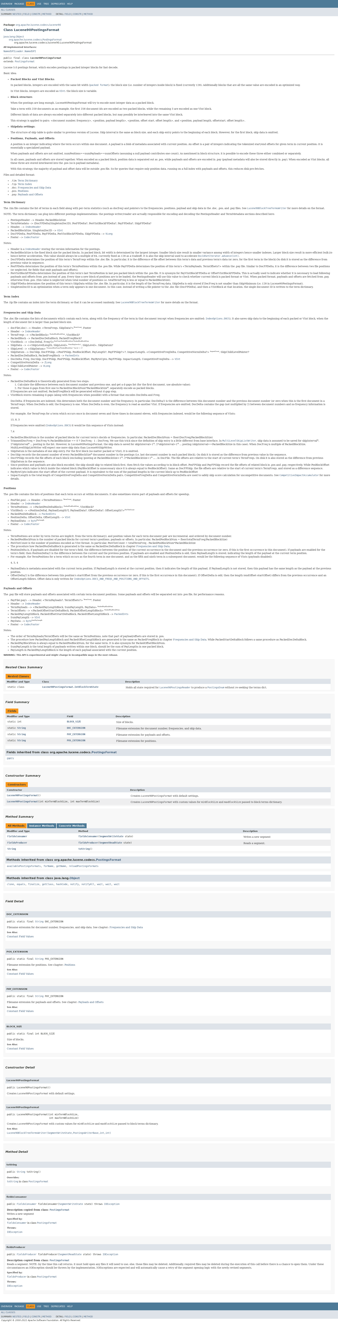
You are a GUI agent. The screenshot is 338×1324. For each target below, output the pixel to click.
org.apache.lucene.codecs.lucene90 (38, 24)
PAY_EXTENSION (76, 734)
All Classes (8, 10)
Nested (16, 14)
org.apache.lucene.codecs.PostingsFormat (35, 39)
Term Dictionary (28, 180)
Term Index (25, 184)
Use (39, 4)
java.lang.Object (14, 36)
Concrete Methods (71, 825)
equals (21, 884)
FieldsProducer (17, 842)
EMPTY (10, 758)
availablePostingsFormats (24, 866)
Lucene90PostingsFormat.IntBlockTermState (70, 686)
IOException (112, 1204)
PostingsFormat (25, 61)
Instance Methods (41, 825)
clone (10, 884)
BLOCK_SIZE (74, 721)
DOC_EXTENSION (76, 728)
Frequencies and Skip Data (34, 187)
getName (61, 866)
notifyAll (88, 884)
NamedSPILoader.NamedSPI (20, 51)
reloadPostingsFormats (83, 866)
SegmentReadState (110, 842)
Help (70, 4)
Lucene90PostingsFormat (22, 795)
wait (100, 884)
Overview (6, 4)
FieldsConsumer (17, 836)
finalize (33, 884)
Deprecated (58, 4)
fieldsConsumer (88, 836)
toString (84, 848)
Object (75, 878)
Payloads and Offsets (30, 194)
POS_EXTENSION (76, 740)
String (21, 728)
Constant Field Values (20, 936)
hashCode (61, 884)
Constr (36, 14)
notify (74, 884)
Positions (23, 191)
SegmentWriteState (111, 836)
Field (26, 14)
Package (19, 4)
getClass (47, 884)
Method (46, 14)
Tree (46, 4)
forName (48, 866)
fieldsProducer (88, 842)
